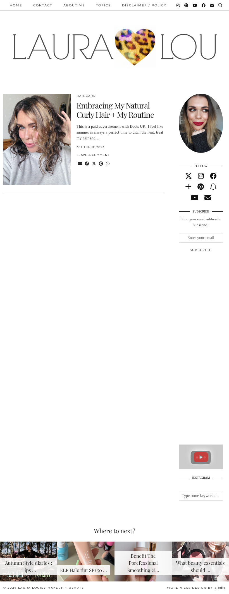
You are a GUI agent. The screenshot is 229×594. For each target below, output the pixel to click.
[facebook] (213, 176)
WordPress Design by (196, 588)
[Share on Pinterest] (100, 164)
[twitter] (188, 176)
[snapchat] (213, 186)
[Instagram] (178, 5)
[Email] (212, 5)
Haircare (86, 96)
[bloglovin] (188, 186)
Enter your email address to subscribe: (200, 222)
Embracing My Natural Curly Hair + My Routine (115, 110)
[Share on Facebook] (87, 164)
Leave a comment (93, 155)
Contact (42, 5)
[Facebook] (204, 5)
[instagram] (201, 176)
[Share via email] (80, 164)
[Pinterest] (186, 5)
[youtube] (194, 197)
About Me (74, 5)
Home (16, 5)
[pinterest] (200, 186)
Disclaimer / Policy (144, 5)
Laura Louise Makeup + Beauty (51, 588)
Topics (103, 5)
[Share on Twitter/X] (93, 164)
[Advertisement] (204, 350)
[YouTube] (195, 5)
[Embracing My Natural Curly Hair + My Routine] (37, 139)
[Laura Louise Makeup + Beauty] (114, 42)
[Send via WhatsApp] (107, 164)
